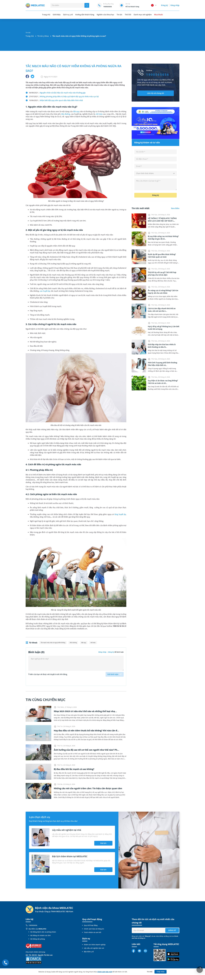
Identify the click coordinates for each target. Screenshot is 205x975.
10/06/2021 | (56, 100)
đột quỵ (76, 111)
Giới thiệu (57, 14)
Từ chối (149, 972)
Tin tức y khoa (43, 36)
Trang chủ (30, 36)
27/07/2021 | (64, 96)
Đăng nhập (175, 5)
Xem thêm (175, 208)
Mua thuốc (158, 14)
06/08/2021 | (57, 93)
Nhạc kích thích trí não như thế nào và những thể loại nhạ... (85, 711)
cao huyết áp (45, 291)
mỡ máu (99, 114)
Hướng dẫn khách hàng (84, 14)
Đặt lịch (103, 843)
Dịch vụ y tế (68, 14)
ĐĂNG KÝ (172, 930)
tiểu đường (65, 114)
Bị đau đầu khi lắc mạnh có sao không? (74, 769)
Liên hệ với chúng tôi (155, 93)
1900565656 (33, 925)
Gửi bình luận (112, 674)
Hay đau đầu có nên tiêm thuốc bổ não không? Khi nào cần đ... (86, 730)
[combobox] (155, 173)
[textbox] (155, 173)
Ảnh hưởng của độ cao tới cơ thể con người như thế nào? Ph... (86, 749)
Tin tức (119, 14)
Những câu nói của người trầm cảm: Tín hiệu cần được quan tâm (88, 788)
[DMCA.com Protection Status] (34, 960)
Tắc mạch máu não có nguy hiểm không (53, 642)
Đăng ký (164, 5)
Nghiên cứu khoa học (105, 14)
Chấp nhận (161, 972)
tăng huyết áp (120, 514)
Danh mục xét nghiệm (143, 14)
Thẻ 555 (128, 14)
